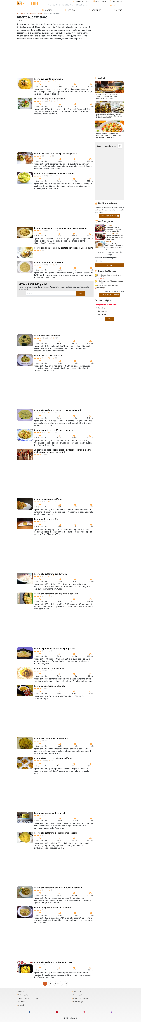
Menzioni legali (78, 1002)
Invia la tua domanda (110, 295)
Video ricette (23, 995)
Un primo (101, 308)
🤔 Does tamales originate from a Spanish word (107, 286)
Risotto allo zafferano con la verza (50, 574)
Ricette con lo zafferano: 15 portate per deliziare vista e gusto (63, 248)
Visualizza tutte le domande (113, 291)
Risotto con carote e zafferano (48, 499)
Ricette (48, 10)
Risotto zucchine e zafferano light (50, 813)
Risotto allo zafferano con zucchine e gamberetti (57, 410)
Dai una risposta (99, 278)
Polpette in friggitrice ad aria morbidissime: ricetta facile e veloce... (114, 237)
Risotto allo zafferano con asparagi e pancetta (56, 594)
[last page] (66, 984)
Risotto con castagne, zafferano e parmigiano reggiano (60, 228)
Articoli (71, 10)
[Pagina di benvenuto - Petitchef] (18, 14)
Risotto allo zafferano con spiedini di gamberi (55, 153)
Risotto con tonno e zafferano (48, 262)
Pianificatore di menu (108, 216)
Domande (96, 10)
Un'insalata (102, 314)
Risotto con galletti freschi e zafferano (52, 907)
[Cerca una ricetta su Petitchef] (111, 5)
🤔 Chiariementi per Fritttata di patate (109, 281)
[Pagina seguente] (61, 984)
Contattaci (77, 991)
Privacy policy (78, 995)
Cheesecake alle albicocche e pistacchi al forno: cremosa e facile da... (114, 246)
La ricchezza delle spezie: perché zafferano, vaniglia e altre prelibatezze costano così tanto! (62, 451)
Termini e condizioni (80, 998)
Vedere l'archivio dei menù (108, 252)
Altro (119, 10)
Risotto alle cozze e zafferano (48, 355)
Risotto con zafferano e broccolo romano (54, 173)
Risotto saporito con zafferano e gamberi (53, 430)
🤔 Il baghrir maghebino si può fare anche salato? (108, 276)
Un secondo (102, 311)
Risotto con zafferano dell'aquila (49, 686)
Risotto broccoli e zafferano (47, 335)
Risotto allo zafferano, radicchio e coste (53, 962)
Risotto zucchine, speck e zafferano (51, 738)
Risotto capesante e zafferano (48, 79)
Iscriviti (80, 293)
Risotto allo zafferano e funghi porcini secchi (55, 833)
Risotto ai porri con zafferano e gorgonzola (54, 648)
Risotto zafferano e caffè (46, 519)
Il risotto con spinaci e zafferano (49, 99)
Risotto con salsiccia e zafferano (49, 668)
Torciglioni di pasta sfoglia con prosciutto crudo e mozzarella (113, 229)
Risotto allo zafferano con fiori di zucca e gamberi (58, 887)
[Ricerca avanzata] (115, 5)
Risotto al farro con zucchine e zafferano (53, 758)
